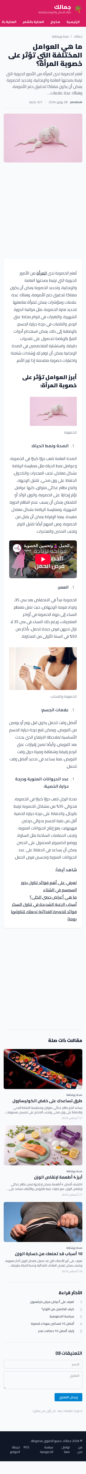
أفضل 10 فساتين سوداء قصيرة (52, 1324)
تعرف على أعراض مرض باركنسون (52, 1302)
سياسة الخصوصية (62, 1316)
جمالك (78, 36)
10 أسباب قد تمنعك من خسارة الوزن (48, 1253)
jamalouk (76, 102)
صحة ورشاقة (60, 36)
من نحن (79, 1449)
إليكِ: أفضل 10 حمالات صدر (56, 1331)
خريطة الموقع (15, 1449)
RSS (26, 1447)
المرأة (41, 273)
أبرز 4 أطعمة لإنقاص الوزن (58, 1177)
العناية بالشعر (33, 22)
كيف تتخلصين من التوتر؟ (58, 1309)
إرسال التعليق (68, 1397)
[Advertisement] (43, 210)
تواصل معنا (65, 1449)
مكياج (55, 22)
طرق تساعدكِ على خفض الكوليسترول (47, 1100)
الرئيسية (73, 22)
